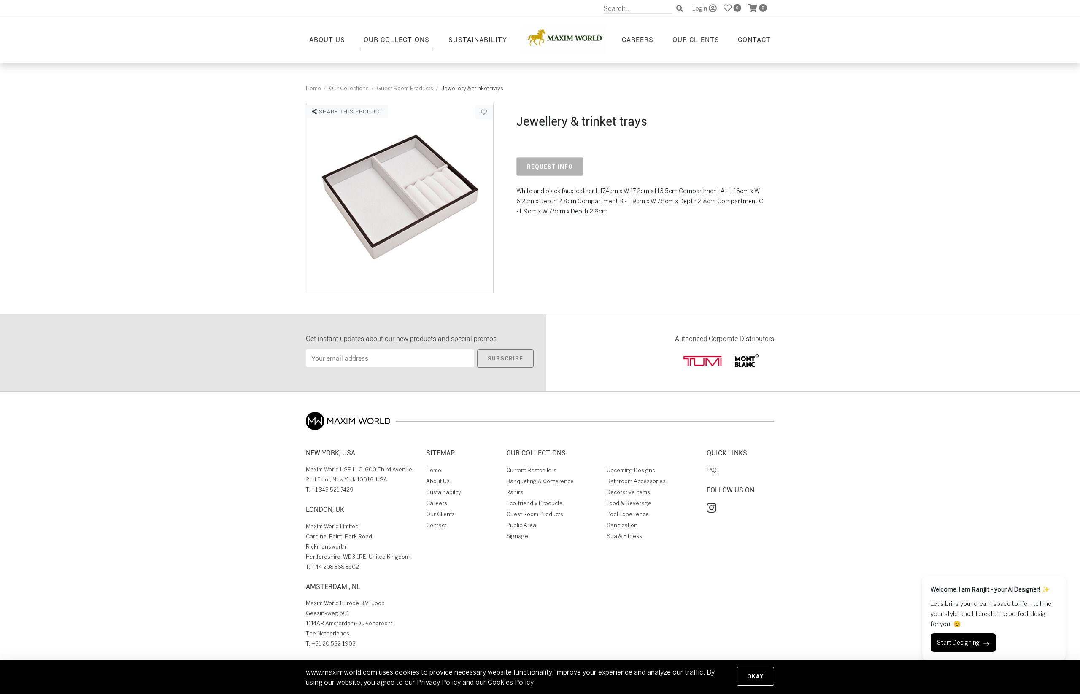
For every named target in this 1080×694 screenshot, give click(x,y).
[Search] (680, 8)
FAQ (712, 470)
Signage (517, 536)
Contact (754, 39)
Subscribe (505, 358)
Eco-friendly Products (534, 503)
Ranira (515, 492)
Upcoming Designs (631, 470)
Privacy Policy (439, 682)
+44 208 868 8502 (335, 567)
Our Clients (695, 39)
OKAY (755, 676)
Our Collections (396, 39)
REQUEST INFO (550, 166)
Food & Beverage (629, 503)
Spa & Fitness (624, 536)
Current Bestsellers (531, 470)
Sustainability (477, 39)
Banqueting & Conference (540, 481)
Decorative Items (628, 492)
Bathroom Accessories (636, 481)
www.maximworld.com (341, 672)
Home (313, 88)
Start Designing (958, 642)
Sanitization (622, 525)
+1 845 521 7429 (332, 490)
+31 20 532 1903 (333, 643)
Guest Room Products (405, 88)
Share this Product (350, 111)
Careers (637, 39)
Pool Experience (628, 514)
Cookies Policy (511, 682)
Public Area (521, 525)
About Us (327, 39)
